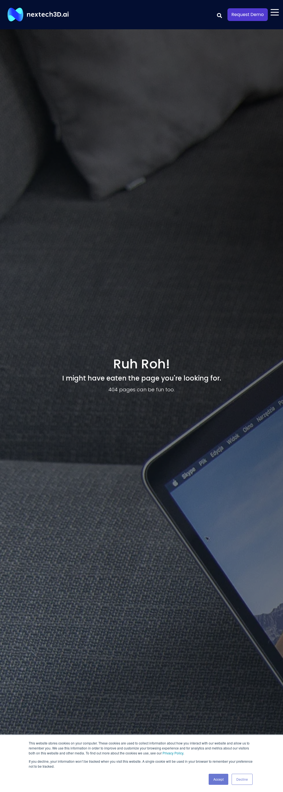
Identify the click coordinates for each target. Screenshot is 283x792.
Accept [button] (218, 779)
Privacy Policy (173, 753)
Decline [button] (242, 779)
